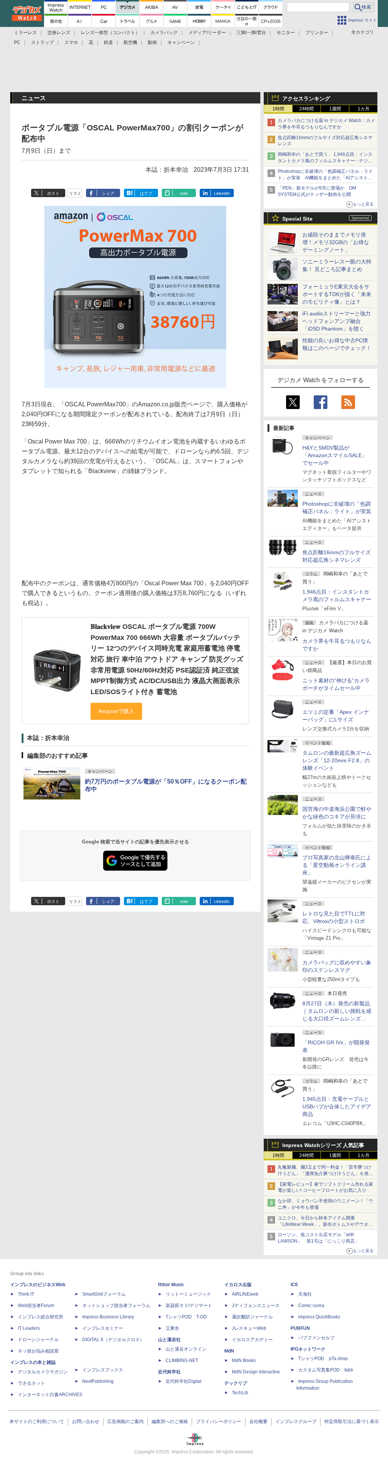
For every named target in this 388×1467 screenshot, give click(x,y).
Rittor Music (171, 1284)
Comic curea (311, 1305)
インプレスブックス (102, 1370)
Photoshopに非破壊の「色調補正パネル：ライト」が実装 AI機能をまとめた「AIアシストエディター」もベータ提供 (325, 178)
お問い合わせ (85, 1421)
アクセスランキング (306, 99)
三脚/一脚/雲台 (251, 32)
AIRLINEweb (245, 1294)
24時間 (306, 108)
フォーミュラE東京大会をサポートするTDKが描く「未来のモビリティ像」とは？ (336, 294)
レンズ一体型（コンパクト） (110, 32)
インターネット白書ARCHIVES (50, 1394)
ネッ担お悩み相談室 (38, 1351)
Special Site (297, 219)
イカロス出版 (238, 1284)
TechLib (240, 1392)
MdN (229, 1351)
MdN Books (244, 1360)
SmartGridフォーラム (104, 1294)
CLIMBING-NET (182, 1360)
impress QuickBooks (319, 1317)
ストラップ (42, 42)
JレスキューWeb (249, 1328)
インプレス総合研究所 (40, 1317)
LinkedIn (222, 193)
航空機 (130, 42)
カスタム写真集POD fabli (325, 1370)
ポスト (53, 193)
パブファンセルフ (316, 1337)
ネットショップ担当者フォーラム (116, 1305)
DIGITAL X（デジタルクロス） (113, 1339)
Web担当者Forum (36, 1305)
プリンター (316, 32)
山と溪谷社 (169, 1339)
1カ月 (363, 108)
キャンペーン (181, 42)
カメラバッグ (164, 32)
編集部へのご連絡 (170, 1421)
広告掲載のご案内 (125, 1421)
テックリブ (235, 1383)
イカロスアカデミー (252, 1339)
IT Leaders (29, 1328)
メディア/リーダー (207, 32)
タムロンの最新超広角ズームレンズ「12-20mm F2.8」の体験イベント (336, 760)
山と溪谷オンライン (186, 1349)
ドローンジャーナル (38, 1339)
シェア (108, 193)
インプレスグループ (295, 1421)
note (184, 193)
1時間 (278, 108)
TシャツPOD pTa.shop (323, 1358)
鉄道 (108, 42)
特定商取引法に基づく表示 (351, 1421)
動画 (152, 42)
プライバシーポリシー (218, 1421)
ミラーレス (25, 32)
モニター (286, 32)
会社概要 (258, 1421)
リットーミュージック (188, 1294)
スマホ (71, 42)
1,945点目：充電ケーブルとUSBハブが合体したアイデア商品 (336, 1106)
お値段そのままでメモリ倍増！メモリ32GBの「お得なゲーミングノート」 (335, 242)
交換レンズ (58, 32)
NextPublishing (98, 1381)
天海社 (305, 1294)
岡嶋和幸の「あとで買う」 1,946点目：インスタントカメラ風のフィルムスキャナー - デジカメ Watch (325, 161)
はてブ (146, 193)
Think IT (26, 1294)
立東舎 (172, 1328)
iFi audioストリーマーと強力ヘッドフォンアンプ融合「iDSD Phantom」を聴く (336, 321)
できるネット (31, 1383)
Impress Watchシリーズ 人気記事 (323, 1145)
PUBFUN (300, 1328)
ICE (294, 1284)
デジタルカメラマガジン (43, 1372)
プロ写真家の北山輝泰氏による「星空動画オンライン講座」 (336, 865)
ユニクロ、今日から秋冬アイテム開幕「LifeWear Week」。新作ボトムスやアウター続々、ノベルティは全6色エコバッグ (325, 1224)
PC (17, 42)
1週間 (335, 108)
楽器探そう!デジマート (189, 1305)
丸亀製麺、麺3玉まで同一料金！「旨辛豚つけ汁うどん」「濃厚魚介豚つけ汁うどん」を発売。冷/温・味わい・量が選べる (324, 1174)
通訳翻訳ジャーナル (252, 1317)
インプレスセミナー (102, 1328)
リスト (75, 193)
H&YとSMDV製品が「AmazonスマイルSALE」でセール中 (334, 455)
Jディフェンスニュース (256, 1305)
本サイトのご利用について (36, 1421)
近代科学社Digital (184, 1381)
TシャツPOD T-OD (186, 1317)
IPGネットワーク (308, 1349)
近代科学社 (169, 1372)
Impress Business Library (108, 1317)
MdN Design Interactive (256, 1372)
